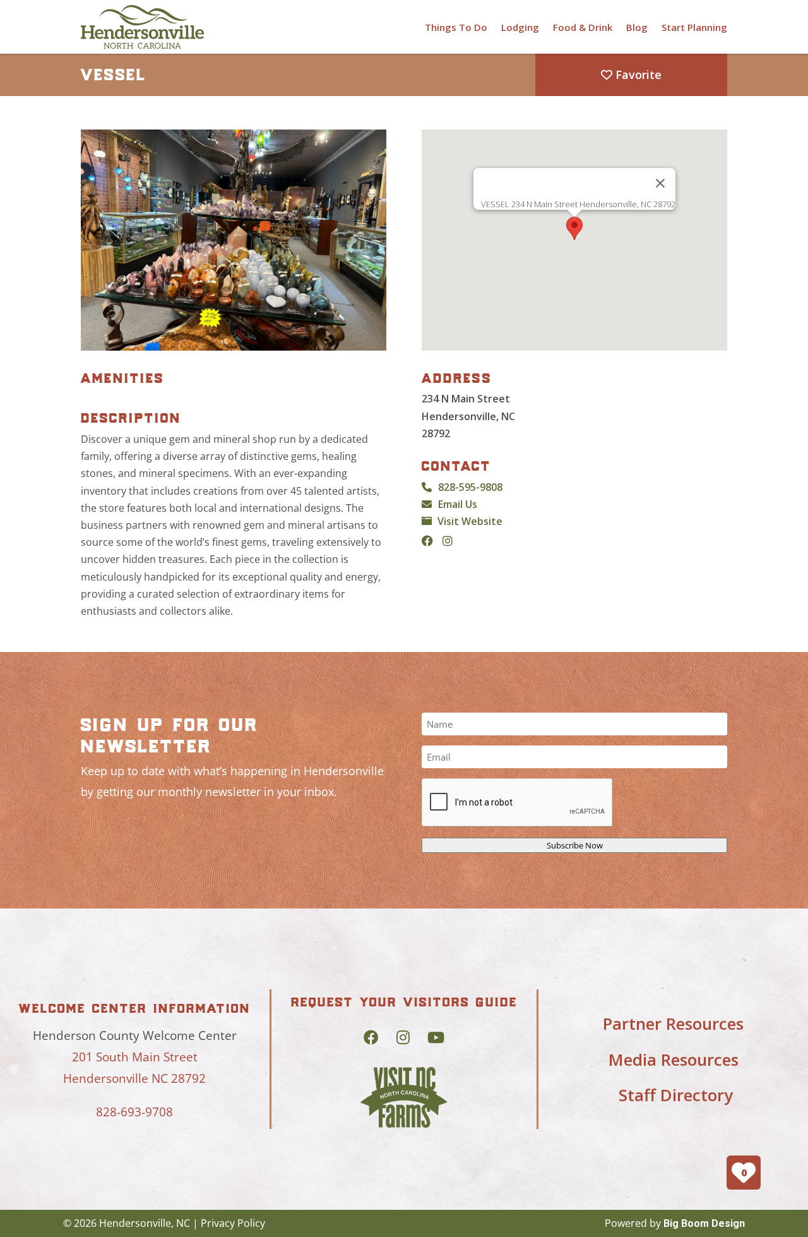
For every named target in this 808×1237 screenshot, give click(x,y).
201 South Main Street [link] (135, 1057)
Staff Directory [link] (676, 1094)
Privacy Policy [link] (233, 1223)
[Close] (660, 183)
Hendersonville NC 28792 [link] (134, 1078)
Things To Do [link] (456, 27)
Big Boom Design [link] (704, 1223)
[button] (574, 228)
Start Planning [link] (694, 27)
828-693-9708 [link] (134, 1112)
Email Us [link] (457, 504)
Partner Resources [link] (673, 1023)
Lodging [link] (520, 27)
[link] (142, 27)
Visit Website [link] (469, 521)
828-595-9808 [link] (470, 487)
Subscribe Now (575, 845)
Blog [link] (637, 27)
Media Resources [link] (674, 1059)
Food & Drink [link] (582, 27)
